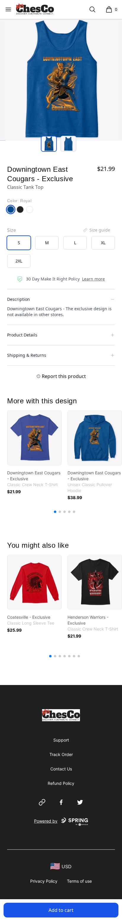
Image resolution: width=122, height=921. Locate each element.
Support (61, 739)
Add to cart (61, 910)
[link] (34, 438)
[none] (96, 230)
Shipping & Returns (26, 355)
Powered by (45, 820)
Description (18, 299)
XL (103, 242)
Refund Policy (61, 783)
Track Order (61, 754)
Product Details (22, 335)
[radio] (18, 243)
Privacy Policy (43, 881)
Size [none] (11, 230)
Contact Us (61, 768)
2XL (18, 261)
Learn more (93, 279)
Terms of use (79, 881)
